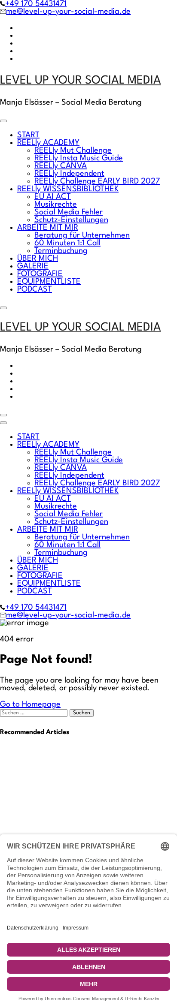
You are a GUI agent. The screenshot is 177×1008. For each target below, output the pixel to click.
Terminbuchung (61, 251)
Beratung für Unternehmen (82, 235)
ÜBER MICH (37, 258)
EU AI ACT (52, 197)
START (28, 135)
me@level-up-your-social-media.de (68, 11)
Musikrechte (55, 204)
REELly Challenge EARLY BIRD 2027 (97, 181)
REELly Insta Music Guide (78, 158)
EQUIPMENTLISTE (49, 282)
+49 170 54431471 (36, 4)
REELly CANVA (60, 166)
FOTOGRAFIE (40, 274)
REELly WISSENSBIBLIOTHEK (68, 189)
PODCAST (34, 289)
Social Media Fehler (68, 212)
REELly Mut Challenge (73, 150)
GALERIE (33, 266)
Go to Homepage (30, 704)
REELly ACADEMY (48, 143)
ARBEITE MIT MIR (47, 228)
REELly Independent (69, 174)
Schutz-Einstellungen (71, 220)
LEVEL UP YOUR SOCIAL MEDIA (80, 80)
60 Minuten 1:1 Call (67, 243)
